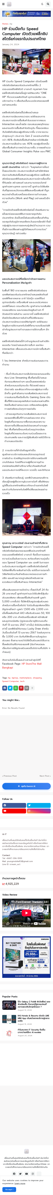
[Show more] (32, 688)
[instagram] (39, 811)
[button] (3, 4)
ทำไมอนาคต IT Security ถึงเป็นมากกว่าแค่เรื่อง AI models (31, 1031)
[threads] (39, 1174)
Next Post (44, 776)
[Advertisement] (20, 1064)
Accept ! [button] (9, 1189)
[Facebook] (4, 688)
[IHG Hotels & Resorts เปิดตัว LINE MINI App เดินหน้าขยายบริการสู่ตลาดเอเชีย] (9, 1019)
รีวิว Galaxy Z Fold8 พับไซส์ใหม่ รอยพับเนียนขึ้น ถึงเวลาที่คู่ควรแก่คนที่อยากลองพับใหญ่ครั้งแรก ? (34, 1004)
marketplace (26, 677)
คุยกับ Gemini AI (26, 786)
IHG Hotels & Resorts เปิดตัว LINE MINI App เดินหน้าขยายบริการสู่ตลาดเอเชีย (33, 1018)
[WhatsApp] (15, 688)
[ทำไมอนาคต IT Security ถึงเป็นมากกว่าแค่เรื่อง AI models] (9, 1033)
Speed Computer (10, 681)
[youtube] (14, 811)
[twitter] (39, 805)
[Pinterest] (21, 688)
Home (5, 24)
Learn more (20, 1183)
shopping (37, 677)
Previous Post (10, 776)
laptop (15, 677)
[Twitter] (10, 688)
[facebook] (14, 805)
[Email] (26, 688)
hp (11, 24)
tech (22, 681)
